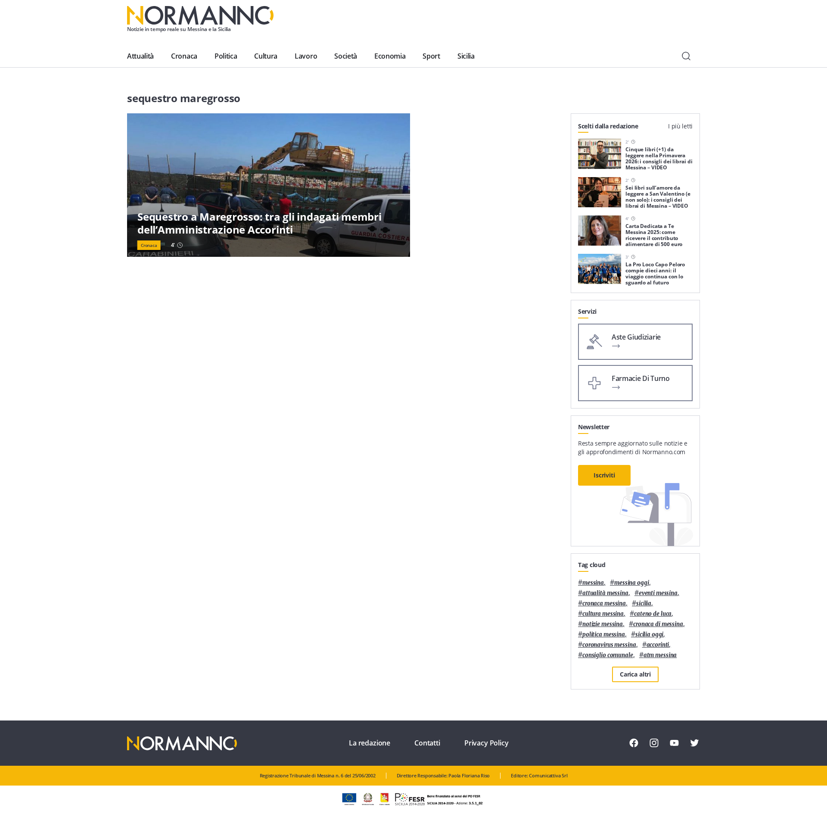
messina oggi (631, 582)
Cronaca (184, 56)
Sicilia (466, 56)
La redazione (369, 743)
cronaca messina (604, 603)
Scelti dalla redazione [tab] (608, 126)
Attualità (140, 56)
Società (345, 56)
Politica (226, 56)
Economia (389, 56)
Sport (431, 56)
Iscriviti (604, 475)
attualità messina (605, 593)
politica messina (603, 634)
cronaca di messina (658, 624)
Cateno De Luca (653, 614)
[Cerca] (686, 56)
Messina (593, 582)
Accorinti (658, 645)
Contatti (427, 743)
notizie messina (602, 624)
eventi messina (658, 593)
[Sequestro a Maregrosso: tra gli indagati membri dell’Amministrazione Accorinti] (268, 185)
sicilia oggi (649, 634)
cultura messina (603, 614)
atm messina (660, 655)
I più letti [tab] (680, 126)
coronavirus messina (609, 645)
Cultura (265, 56)
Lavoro (306, 56)
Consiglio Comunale (607, 655)
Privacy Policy (486, 743)
